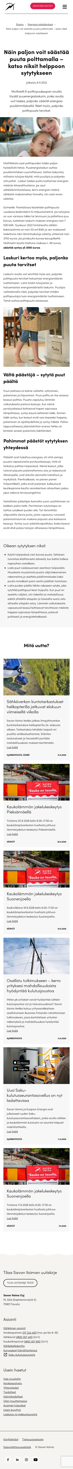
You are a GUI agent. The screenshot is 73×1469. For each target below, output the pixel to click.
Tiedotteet (9, 1392)
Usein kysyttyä (12, 1410)
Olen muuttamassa (15, 1401)
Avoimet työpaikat (14, 1405)
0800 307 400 (24, 1337)
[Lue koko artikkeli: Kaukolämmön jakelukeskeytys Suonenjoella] (36, 892)
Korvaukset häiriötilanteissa (20, 1350)
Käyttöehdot (10, 1439)
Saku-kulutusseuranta (21, 1354)
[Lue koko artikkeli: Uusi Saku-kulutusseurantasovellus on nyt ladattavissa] (36, 1096)
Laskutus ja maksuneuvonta (20, 1414)
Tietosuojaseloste (32, 1439)
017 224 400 (29, 1332)
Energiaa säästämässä (40, 24)
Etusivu (20, 24)
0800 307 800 (32, 1341)
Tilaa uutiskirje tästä (20, 1282)
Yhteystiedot (11, 1387)
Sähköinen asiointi (43, 5)
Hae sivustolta (12, 1379)
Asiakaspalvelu (12, 1383)
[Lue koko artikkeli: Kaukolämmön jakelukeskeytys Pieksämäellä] (36, 805)
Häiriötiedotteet (13, 1396)
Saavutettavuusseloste (17, 1447)
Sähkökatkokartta (14, 1346)
